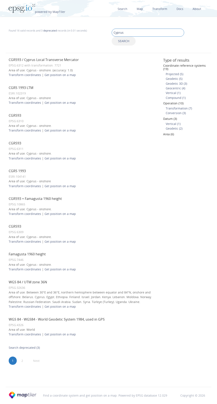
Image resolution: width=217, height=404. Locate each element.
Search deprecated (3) (24, 348)
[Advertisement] (108, 376)
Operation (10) (173, 103)
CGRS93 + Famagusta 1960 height (35, 198)
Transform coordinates (25, 75)
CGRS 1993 (17, 171)
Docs (180, 9)
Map (140, 9)
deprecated (50, 30)
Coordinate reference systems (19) (184, 67)
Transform (159, 9)
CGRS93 (15, 115)
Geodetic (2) (174, 128)
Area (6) (168, 134)
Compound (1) (176, 98)
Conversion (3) (176, 113)
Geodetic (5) (174, 79)
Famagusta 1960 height (27, 254)
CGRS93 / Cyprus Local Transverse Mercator (44, 59)
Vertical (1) (173, 93)
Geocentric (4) (175, 88)
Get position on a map (60, 75)
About (197, 9)
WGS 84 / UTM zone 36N (28, 282)
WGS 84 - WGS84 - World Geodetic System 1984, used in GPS (57, 319)
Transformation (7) (179, 108)
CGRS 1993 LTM (21, 87)
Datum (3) (170, 119)
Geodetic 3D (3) (176, 84)
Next (36, 361)
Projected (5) (174, 74)
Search (122, 9)
